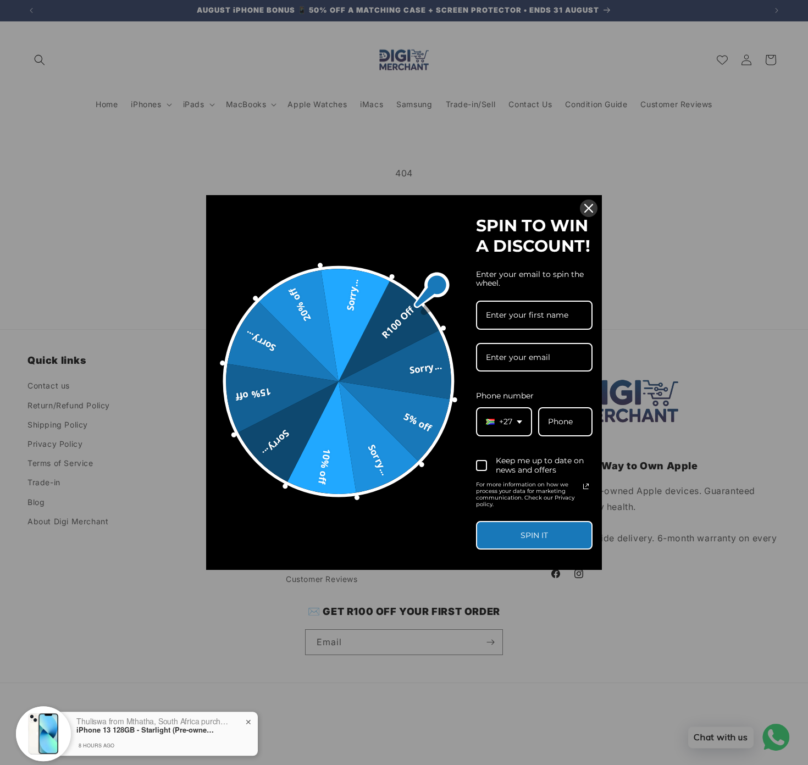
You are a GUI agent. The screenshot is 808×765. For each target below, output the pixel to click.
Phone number (505, 396)
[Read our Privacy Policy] (586, 486)
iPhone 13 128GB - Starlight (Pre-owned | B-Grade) (145, 723)
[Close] (588, 208)
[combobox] (504, 421)
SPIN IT (534, 535)
